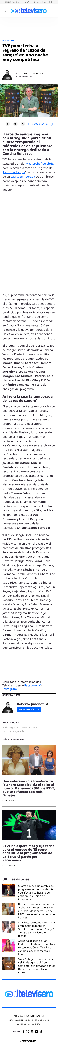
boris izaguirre (10, 727)
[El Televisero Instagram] (32, 1031)
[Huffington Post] (28, 1041)
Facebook (30, 685)
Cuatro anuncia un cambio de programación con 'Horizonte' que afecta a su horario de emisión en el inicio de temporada (36, 892)
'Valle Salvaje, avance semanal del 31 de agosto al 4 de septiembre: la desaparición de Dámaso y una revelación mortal (36, 965)
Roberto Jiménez (30, 73)
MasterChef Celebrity (40, 164)
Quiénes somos (23, 1024)
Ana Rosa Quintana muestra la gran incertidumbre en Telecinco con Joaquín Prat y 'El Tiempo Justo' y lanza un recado (36, 929)
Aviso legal (18, 1016)
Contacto (36, 1024)
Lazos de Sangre (14, 172)
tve (23, 731)
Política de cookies (40, 1020)
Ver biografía (26, 709)
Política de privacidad (34, 1016)
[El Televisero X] (27, 1031)
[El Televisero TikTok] (41, 1031)
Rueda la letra (40, 2)
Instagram (9, 689)
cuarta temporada (22, 177)
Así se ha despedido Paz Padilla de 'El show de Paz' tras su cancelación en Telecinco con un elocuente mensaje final (36, 947)
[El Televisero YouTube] (36, 1031)
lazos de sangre (10, 731)
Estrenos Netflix (23, 2)
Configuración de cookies (18, 1020)
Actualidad (8, 40)
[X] (43, 73)
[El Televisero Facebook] (23, 1031)
